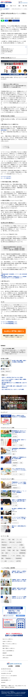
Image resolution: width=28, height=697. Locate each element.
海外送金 (18, 555)
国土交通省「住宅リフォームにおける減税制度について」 (12, 277)
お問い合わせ (5, 657)
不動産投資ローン (9, 558)
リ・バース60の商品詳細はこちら (9, 323)
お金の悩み (18, 542)
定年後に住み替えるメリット (7, 48)
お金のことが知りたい (7, 641)
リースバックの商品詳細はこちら (9, 321)
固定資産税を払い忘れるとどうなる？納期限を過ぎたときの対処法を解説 (19, 431)
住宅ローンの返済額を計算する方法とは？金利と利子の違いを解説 (19, 500)
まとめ (2, 53)
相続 (14, 550)
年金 (23, 555)
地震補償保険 (22, 553)
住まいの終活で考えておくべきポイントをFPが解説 (13, 389)
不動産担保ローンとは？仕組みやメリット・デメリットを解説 (19, 483)
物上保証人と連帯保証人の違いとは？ (19, 509)
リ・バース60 (11, 555)
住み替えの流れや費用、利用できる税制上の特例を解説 (19, 361)
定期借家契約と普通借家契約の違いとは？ (19, 449)
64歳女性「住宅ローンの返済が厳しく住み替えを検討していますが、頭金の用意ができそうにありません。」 (19, 572)
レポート (15, 547)
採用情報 (17, 666)
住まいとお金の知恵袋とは (8, 650)
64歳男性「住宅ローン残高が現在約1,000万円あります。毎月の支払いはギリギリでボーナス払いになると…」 (19, 580)
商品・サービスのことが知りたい (10, 643)
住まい (2, 5)
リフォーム (14, 553)
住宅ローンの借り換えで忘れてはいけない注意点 (12, 377)
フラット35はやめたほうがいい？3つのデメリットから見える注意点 (19, 469)
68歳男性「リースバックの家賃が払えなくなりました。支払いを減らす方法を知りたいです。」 (19, 597)
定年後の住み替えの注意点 (7, 50)
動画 (19, 5)
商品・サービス (13, 5)
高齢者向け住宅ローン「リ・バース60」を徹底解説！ (19, 491)
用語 (9, 539)
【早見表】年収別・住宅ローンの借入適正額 (19, 440)
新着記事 (4, 653)
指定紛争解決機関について (6, 680)
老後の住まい (8, 371)
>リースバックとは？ (6, 176)
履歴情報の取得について (5, 677)
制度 (13, 539)
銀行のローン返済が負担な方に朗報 (19, 526)
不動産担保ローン (5, 544)
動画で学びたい (6, 646)
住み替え (3, 371)
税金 (17, 550)
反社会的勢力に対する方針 (6, 673)
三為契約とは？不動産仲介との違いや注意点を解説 (19, 458)
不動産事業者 (18, 558)
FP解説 (9, 550)
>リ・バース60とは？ (6, 178)
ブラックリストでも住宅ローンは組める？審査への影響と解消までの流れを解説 (14, 380)
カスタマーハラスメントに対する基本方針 (9, 675)
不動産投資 (4, 555)
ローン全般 (4, 561)
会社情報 (10, 666)
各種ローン (7, 553)
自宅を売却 (3, 130)
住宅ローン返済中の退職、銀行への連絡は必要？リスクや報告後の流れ (14, 386)
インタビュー (11, 561)
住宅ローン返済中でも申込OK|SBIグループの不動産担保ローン (19, 416)
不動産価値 (22, 550)
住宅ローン (4, 539)
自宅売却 (3, 547)
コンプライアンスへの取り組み (7, 671)
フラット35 (18, 539)
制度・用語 (25, 5)
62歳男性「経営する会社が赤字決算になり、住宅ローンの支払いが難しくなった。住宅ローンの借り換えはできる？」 (19, 589)
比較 (2, 553)
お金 (7, 5)
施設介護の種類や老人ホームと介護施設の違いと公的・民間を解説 (14, 383)
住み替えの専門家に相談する (14, 331)
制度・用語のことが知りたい (9, 648)
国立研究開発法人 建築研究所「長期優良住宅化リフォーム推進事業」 (14, 276)
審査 (2, 558)
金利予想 (18, 561)
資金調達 (9, 547)
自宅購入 (21, 544)
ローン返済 (21, 547)
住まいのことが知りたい (8, 639)
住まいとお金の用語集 (7, 655)
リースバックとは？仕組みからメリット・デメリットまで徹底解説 (19, 518)
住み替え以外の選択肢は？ (7, 51)
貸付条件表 (3, 682)
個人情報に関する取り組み (6, 668)
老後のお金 (11, 542)
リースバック (14, 544)
